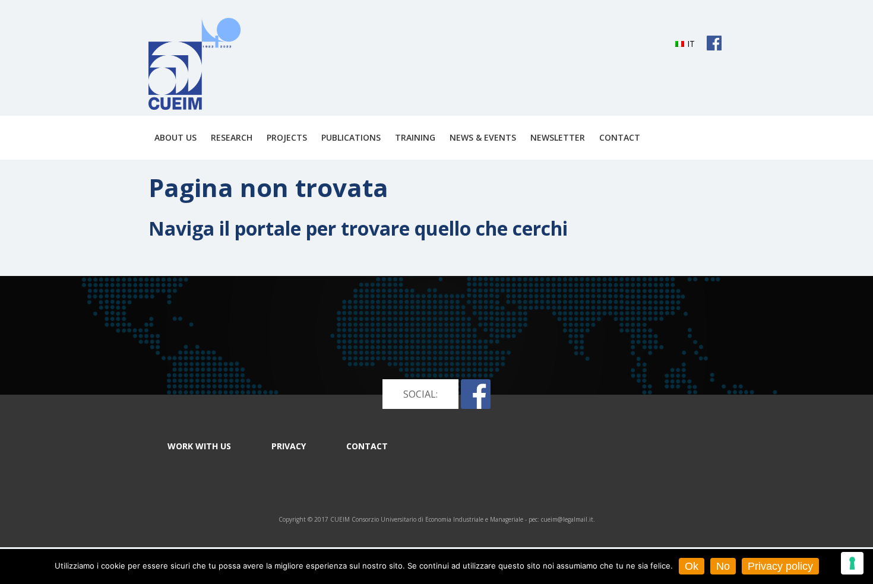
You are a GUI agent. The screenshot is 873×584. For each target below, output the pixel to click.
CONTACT (367, 446)
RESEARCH (231, 137)
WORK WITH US (199, 446)
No (723, 566)
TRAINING (415, 137)
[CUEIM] (194, 64)
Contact (619, 137)
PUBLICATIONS (351, 137)
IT (691, 43)
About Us (175, 137)
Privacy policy (780, 566)
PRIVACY (288, 446)
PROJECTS (287, 137)
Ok (691, 566)
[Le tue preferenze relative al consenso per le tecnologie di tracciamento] (852, 563)
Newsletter (557, 137)
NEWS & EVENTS (483, 137)
